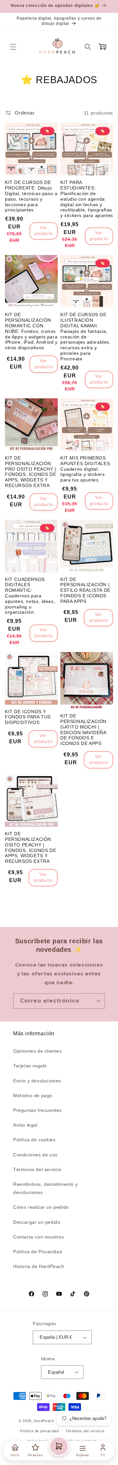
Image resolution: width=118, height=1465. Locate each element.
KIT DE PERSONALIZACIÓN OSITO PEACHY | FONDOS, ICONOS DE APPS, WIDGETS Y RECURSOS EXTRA (30, 847)
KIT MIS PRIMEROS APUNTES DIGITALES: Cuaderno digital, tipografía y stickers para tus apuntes (85, 468)
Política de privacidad (39, 1431)
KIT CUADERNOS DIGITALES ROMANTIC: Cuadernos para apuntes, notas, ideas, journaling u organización (30, 596)
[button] (13, 47)
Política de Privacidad (37, 1251)
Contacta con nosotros (38, 1236)
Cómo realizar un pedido (41, 1207)
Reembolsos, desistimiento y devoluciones (45, 1188)
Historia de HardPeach (38, 1266)
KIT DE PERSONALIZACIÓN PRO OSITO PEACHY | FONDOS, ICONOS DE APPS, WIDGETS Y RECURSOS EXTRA (30, 471)
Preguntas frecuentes (37, 1110)
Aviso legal (25, 1125)
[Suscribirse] (97, 1001)
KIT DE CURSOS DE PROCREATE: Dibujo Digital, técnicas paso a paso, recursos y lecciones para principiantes (31, 196)
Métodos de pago (32, 1095)
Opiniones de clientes (37, 1051)
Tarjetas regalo (30, 1065)
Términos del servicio (37, 1169)
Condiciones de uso (35, 1154)
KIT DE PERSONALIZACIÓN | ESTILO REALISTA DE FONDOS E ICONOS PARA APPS (85, 590)
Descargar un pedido (36, 1222)
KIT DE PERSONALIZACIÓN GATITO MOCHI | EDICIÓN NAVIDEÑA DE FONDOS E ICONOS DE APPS (83, 729)
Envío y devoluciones (37, 1080)
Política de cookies (34, 1139)
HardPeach (44, 1421)
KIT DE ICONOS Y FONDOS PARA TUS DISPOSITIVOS (28, 717)
